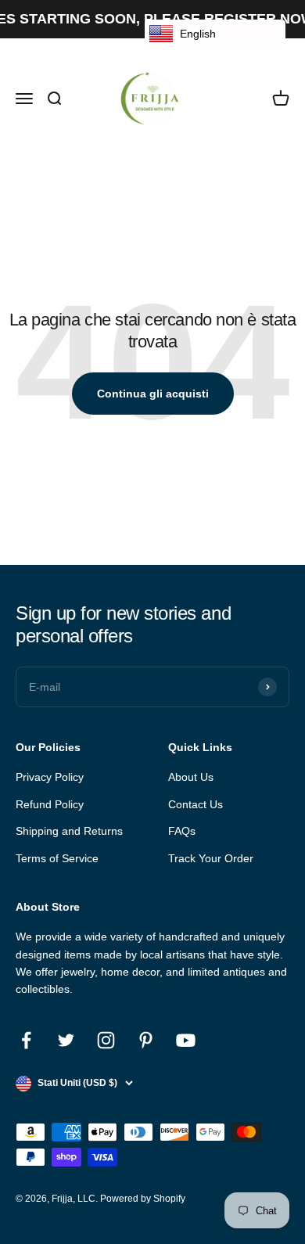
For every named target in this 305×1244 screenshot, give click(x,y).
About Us (191, 777)
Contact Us (195, 804)
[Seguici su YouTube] (185, 1040)
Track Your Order (210, 858)
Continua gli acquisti (153, 393)
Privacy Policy (50, 777)
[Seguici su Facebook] (26, 1040)
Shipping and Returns (69, 831)
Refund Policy (50, 804)
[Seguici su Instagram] (106, 1040)
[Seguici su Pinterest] (145, 1040)
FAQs (182, 831)
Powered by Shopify (142, 1198)
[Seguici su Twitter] (66, 1040)
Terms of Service (57, 858)
